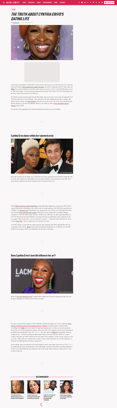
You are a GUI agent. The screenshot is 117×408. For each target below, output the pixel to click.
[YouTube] (82, 2)
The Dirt (13, 9)
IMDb (23, 328)
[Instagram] (85, 2)
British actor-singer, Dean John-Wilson (26, 206)
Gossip (39, 2)
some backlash (31, 101)
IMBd (12, 89)
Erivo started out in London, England (33, 87)
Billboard (54, 332)
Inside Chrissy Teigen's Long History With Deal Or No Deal (66, 396)
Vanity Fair (19, 221)
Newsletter (110, 2)
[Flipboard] (93, 2)
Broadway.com (24, 210)
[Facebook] (79, 2)
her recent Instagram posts (24, 296)
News (24, 2)
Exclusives (31, 2)
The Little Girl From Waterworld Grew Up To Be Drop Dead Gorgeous (17, 396)
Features (62, 2)
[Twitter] (88, 2)
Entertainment (47, 2)
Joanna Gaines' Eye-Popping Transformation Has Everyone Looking (33, 396)
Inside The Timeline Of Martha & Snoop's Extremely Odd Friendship (49, 397)
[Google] (99, 2)
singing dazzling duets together (28, 212)
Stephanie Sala (15, 22)
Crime (56, 2)
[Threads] (96, 2)
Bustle (29, 227)
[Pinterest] (90, 2)
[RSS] (102, 2)
